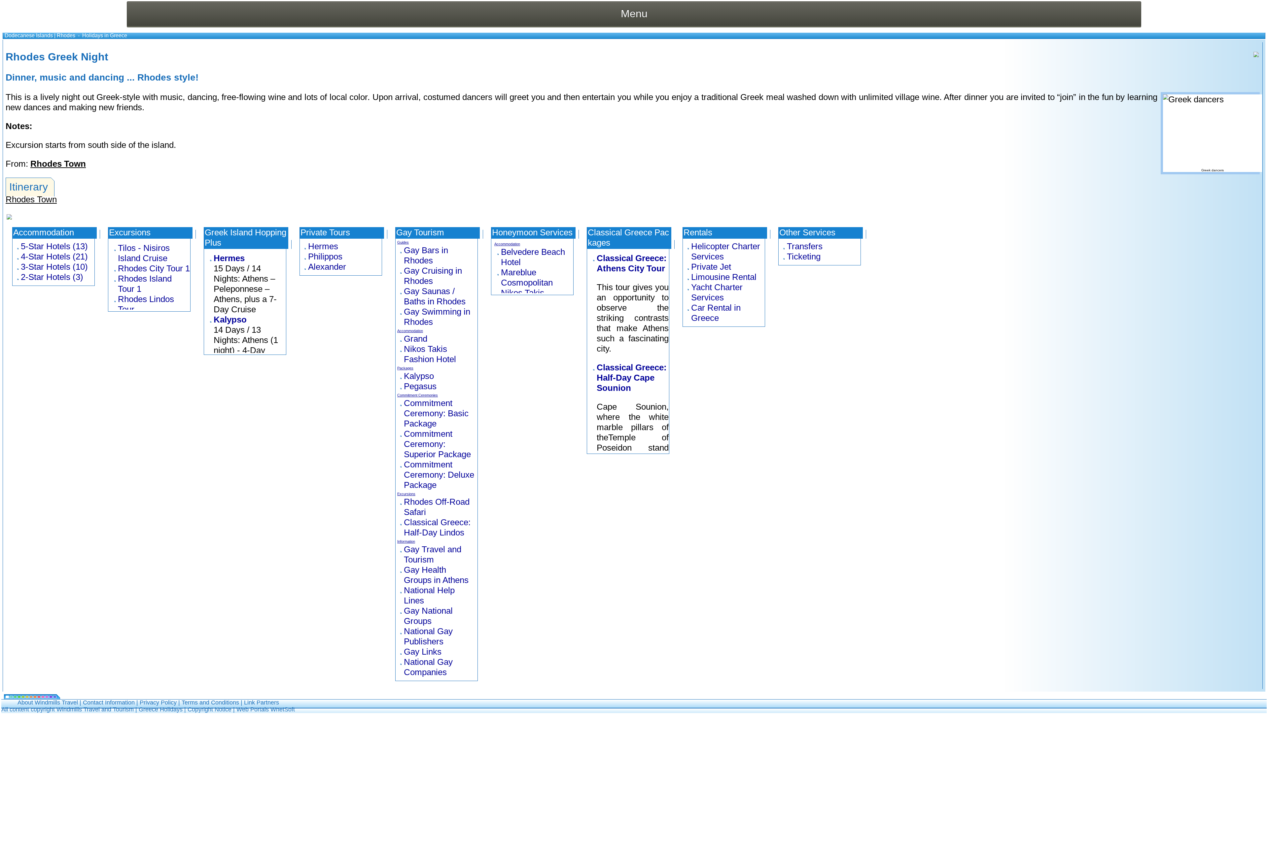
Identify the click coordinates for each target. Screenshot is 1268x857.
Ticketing (804, 256)
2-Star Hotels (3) (52, 277)
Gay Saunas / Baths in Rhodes (435, 296)
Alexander (327, 267)
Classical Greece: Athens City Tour (632, 263)
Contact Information (109, 702)
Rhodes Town (58, 164)
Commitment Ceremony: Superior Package (437, 444)
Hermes (229, 258)
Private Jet (711, 267)
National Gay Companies (428, 667)
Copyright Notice (209, 709)
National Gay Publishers (428, 636)
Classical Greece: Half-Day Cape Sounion (632, 377)
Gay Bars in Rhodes (426, 255)
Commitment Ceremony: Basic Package (436, 413)
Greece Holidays (161, 709)
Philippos (325, 256)
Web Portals (253, 709)
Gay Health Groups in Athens (436, 575)
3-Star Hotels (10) (54, 267)
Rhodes (66, 35)
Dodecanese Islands (29, 35)
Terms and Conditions (210, 702)
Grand (415, 339)
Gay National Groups (428, 616)
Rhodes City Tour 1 (154, 268)
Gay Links (422, 652)
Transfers (805, 246)
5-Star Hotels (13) (54, 246)
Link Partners (261, 702)
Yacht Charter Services (717, 292)
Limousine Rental (724, 277)
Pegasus (420, 386)
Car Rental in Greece (716, 313)
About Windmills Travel (48, 702)
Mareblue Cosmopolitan (527, 277)
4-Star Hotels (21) (54, 256)
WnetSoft (282, 709)
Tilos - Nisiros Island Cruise (144, 253)
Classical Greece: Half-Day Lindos (437, 527)
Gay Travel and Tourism (432, 554)
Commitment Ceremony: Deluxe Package (439, 475)
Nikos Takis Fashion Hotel (430, 354)
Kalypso (230, 320)
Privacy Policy (158, 702)
